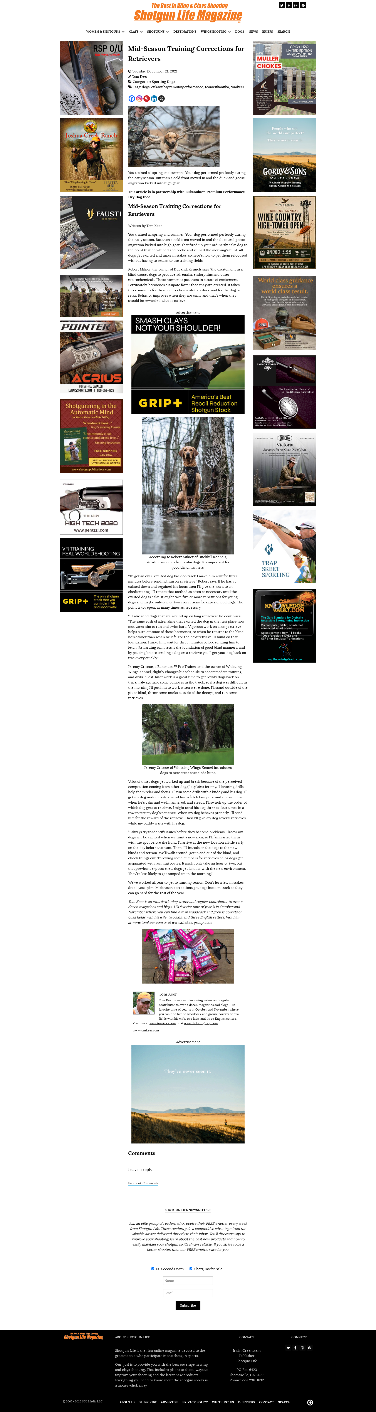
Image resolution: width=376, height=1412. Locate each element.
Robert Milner (139, 269)
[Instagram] (139, 98)
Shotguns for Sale (207, 1269)
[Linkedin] (154, 98)
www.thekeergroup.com (201, 1023)
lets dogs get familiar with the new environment (206, 868)
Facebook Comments (143, 1183)
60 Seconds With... (170, 1269)
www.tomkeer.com (162, 1023)
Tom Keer (154, 226)
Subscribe (188, 1305)
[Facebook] (132, 98)
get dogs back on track (211, 888)
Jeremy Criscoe (140, 667)
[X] (161, 98)
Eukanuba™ (167, 667)
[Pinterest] (146, 98)
